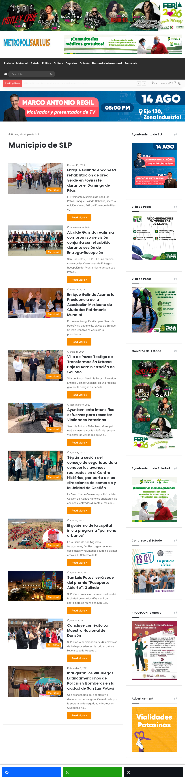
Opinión (85, 63)
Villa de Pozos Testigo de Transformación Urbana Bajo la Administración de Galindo (91, 364)
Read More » (79, 217)
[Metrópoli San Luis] (27, 42)
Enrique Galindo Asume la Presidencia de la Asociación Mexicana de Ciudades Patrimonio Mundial (91, 304)
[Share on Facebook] (31, 772)
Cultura (58, 63)
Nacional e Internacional (107, 63)
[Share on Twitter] (153, 772)
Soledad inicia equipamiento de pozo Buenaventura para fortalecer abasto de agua (70, 83)
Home (14, 134)
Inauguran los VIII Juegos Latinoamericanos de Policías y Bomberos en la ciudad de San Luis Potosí (90, 681)
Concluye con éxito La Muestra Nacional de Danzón (87, 630)
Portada (9, 63)
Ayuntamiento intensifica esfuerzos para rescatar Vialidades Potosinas (91, 414)
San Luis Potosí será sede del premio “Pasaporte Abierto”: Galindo (90, 582)
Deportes (71, 63)
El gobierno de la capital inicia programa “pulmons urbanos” (91, 530)
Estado (35, 63)
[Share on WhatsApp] (92, 772)
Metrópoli (22, 63)
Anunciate (130, 63)
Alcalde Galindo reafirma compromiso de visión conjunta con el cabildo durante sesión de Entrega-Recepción (90, 242)
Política (46, 63)
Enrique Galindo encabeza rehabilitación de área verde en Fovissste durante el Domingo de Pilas (91, 180)
